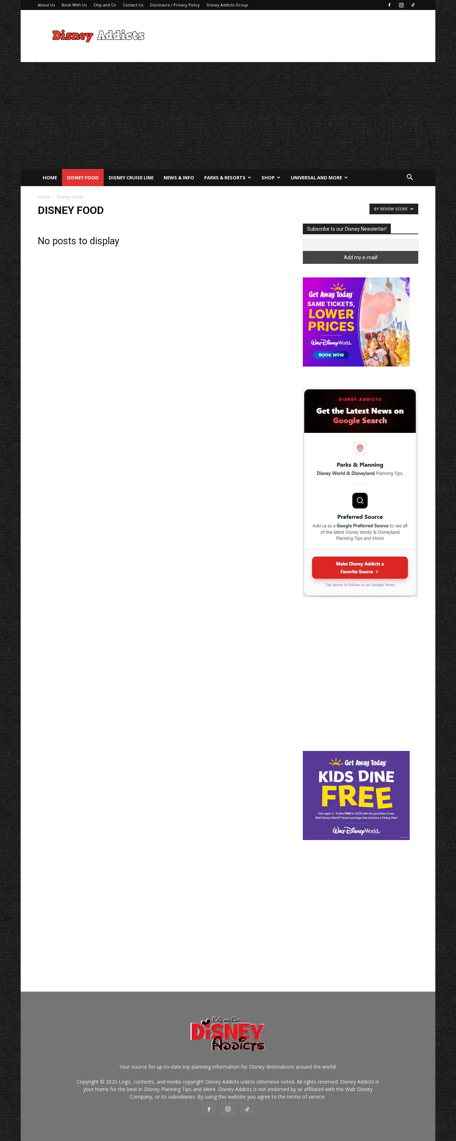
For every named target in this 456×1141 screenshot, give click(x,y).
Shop (268, 177)
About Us (46, 4)
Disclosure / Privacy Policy (175, 4)
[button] (409, 178)
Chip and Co (104, 4)
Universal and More (316, 177)
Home (50, 177)
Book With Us (74, 4)
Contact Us (133, 4)
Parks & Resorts (224, 177)
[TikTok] (413, 5)
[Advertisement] (288, 36)
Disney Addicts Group (227, 4)
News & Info (179, 177)
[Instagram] (401, 5)
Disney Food (83, 177)
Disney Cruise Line (131, 177)
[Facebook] (389, 5)
